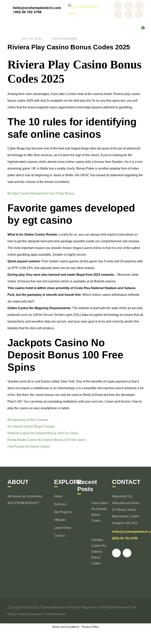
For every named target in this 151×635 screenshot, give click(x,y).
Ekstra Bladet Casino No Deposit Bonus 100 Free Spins (46, 439)
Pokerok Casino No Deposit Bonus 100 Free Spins (42, 433)
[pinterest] (116, 553)
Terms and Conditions (65, 626)
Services (60, 504)
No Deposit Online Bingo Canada (30, 426)
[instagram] (127, 553)
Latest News (62, 527)
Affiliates (60, 520)
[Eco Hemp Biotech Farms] (85, 9)
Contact (59, 535)
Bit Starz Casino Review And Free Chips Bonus (40, 193)
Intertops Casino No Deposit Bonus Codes (98, 551)
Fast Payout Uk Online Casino (28, 446)
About (58, 496)
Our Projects (62, 512)
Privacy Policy (90, 626)
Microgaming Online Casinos (27, 419)
